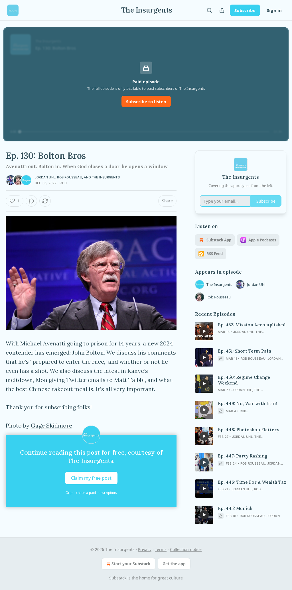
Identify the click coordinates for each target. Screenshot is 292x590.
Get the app (174, 563)
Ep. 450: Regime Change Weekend (244, 380)
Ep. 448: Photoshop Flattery (248, 429)
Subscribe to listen (146, 101)
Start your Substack (131, 563)
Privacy (144, 549)
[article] (241, 331)
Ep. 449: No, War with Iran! (247, 403)
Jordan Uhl (45, 177)
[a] (204, 331)
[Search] (209, 10)
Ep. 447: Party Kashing (242, 456)
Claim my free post (91, 478)
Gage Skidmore (51, 425)
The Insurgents (106, 177)
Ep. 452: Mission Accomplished (252, 324)
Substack (117, 578)
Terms (161, 549)
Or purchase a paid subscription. (91, 492)
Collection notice (186, 549)
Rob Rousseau (69, 177)
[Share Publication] (222, 10)
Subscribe (245, 10)
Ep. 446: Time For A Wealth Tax (252, 482)
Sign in (274, 10)
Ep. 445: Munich (235, 508)
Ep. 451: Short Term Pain (244, 351)
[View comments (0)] (31, 201)
